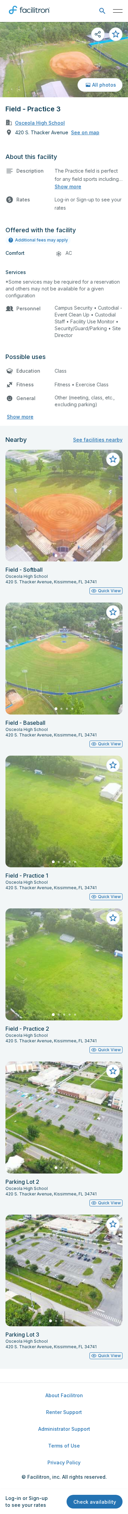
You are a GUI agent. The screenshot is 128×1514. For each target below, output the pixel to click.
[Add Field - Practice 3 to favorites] (116, 34)
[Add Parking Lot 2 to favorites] (113, 1071)
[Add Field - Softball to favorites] (113, 459)
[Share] (98, 34)
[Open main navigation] (118, 11)
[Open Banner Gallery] (64, 59)
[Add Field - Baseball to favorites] (113, 612)
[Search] (102, 11)
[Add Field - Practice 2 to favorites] (113, 918)
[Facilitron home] (29, 15)
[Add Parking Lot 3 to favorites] (113, 1224)
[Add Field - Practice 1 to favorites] (113, 765)
